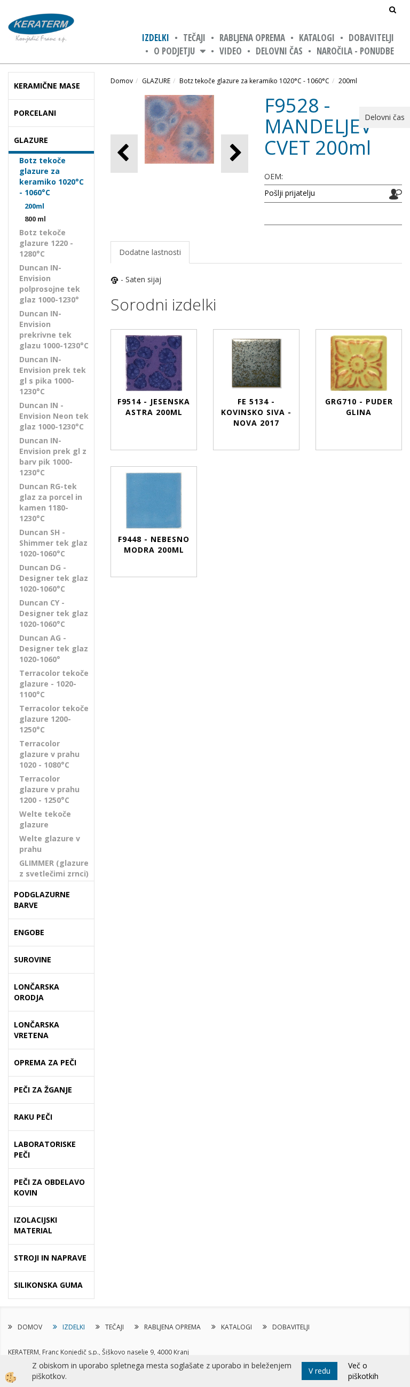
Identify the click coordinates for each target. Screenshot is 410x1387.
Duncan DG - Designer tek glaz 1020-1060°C (53, 578)
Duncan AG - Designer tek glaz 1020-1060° (53, 648)
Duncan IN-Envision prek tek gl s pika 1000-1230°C (52, 375)
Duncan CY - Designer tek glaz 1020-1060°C (53, 613)
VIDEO (230, 51)
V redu (319, 1371)
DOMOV (30, 1327)
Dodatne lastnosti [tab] (150, 252)
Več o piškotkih (363, 1370)
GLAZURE (156, 80)
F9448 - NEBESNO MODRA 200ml (154, 544)
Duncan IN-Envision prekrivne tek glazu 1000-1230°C (54, 329)
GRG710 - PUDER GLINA (359, 406)
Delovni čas (279, 51)
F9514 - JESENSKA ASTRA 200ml (153, 406)
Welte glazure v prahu (49, 843)
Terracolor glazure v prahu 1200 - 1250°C (49, 789)
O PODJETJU (174, 51)
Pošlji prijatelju (289, 193)
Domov (122, 80)
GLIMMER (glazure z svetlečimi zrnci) (54, 868)
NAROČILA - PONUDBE (355, 51)
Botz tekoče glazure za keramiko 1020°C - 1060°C (51, 176)
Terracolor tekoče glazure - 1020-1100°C (54, 683)
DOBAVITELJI (371, 37)
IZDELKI (155, 37)
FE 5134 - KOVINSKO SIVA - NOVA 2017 (256, 412)
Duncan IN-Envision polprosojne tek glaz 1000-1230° (49, 283)
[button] (234, 153)
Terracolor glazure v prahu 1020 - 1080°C (49, 754)
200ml (34, 206)
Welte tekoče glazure (45, 819)
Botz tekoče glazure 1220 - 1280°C (46, 243)
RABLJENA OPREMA (252, 37)
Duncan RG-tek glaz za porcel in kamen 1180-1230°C (50, 502)
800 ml (35, 219)
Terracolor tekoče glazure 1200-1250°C (54, 719)
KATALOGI (317, 37)
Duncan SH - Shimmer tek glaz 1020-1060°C (53, 543)
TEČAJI (194, 37)
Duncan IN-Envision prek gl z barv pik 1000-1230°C (52, 456)
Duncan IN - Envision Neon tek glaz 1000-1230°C (54, 416)
